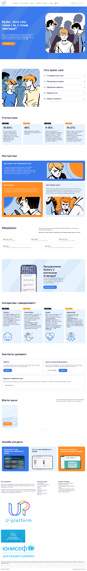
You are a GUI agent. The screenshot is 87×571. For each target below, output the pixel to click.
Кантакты (39, 494)
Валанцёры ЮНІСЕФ (42, 490)
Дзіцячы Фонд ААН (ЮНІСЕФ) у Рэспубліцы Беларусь (65, 484)
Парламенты (15, 3)
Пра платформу (41, 483)
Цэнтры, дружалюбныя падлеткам (66, 490)
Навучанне (45, 3)
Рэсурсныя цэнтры (24, 3)
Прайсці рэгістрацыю (42, 493)
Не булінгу (51, 3)
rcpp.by (79, 451)
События (32, 3)
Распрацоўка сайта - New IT (79, 569)
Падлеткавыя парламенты (43, 484)
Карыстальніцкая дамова (64, 492)
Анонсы (39, 487)
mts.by (6, 453)
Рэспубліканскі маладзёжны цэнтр (66, 489)
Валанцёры (38, 3)
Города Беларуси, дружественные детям (66, 486)
